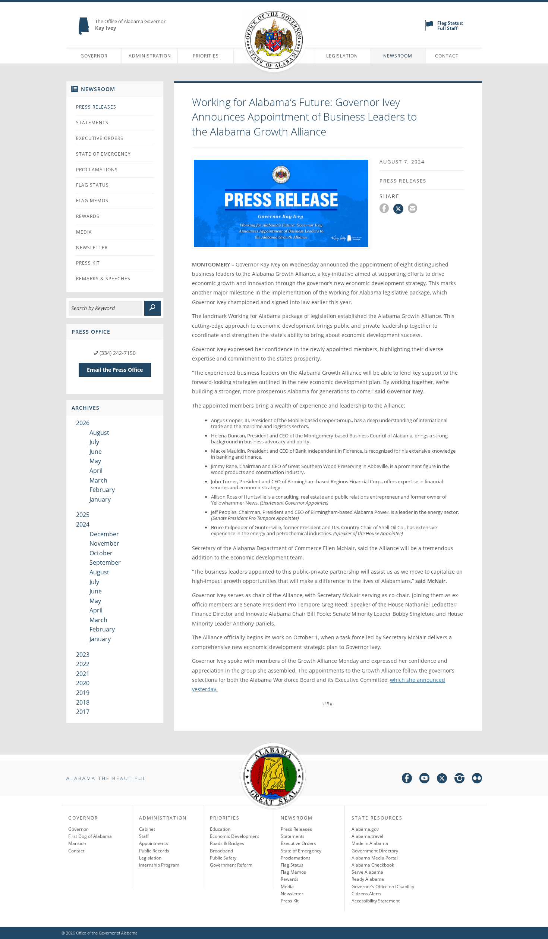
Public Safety (223, 858)
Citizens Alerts (366, 893)
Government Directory (375, 851)
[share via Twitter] (400, 209)
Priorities (206, 56)
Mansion (77, 843)
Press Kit (88, 263)
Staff (144, 836)
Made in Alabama (370, 843)
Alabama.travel (367, 836)
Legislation (342, 56)
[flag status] (429, 29)
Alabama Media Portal (375, 858)
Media (84, 232)
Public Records (154, 851)
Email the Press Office (115, 369)
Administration (150, 56)
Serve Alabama (367, 872)
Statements (92, 122)
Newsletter (92, 247)
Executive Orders (99, 138)
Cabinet (147, 829)
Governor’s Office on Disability (383, 886)
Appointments (153, 843)
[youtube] (424, 779)
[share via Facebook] (386, 209)
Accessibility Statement (376, 901)
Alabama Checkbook (373, 865)
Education (220, 829)
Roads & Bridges (227, 843)
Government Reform (231, 865)
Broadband (221, 851)
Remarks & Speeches (103, 278)
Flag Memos (92, 200)
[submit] (152, 308)
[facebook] (407, 779)
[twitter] (442, 779)
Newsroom (397, 56)
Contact (447, 56)
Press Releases (96, 107)
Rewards (88, 216)
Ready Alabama (368, 879)
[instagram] (459, 779)
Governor (94, 56)
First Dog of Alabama (90, 836)
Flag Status (92, 185)
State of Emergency (103, 154)
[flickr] (477, 779)
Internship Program (159, 865)
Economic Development (234, 836)
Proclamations (97, 169)
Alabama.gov (365, 829)
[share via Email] (413, 209)
